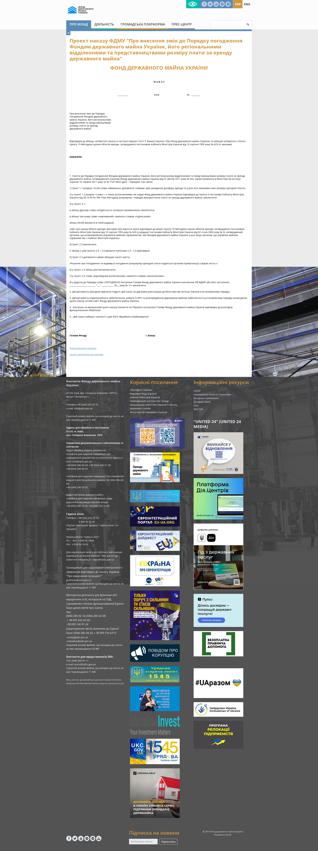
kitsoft (228, 834)
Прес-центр (182, 24)
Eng (247, 4)
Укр (238, 4)
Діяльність (104, 24)
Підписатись (168, 841)
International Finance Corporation (212, 394)
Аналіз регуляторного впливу (86, 354)
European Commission (206, 398)
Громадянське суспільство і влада (149, 401)
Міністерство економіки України (148, 412)
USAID (197, 390)
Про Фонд (79, 24)
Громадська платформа (143, 24)
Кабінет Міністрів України (145, 397)
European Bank (202, 401)
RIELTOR (198, 409)
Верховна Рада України (143, 393)
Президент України (141, 389)
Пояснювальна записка (83, 348)
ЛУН (196, 405)
